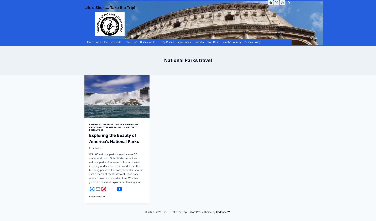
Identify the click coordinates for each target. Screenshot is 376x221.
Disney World (148, 42)
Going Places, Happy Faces (175, 42)
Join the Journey (231, 42)
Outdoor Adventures (126, 124)
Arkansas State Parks (101, 124)
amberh (95, 148)
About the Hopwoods (108, 42)
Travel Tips (130, 42)
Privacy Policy (252, 42)
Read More (97, 196)
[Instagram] (282, 2)
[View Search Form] (289, 2)
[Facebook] (270, 2)
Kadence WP (223, 212)
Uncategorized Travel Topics (105, 127)
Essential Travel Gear (206, 42)
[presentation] (117, 96)
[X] (276, 2)
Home (89, 42)
